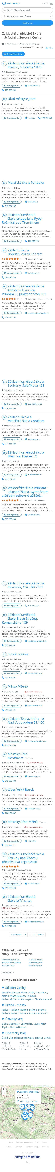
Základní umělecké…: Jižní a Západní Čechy (41, 1046)
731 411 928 (10, 443)
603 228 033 (10, 519)
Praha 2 (15, 1009)
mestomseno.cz (35, 705)
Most (43, 1023)
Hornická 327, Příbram (36, 501)
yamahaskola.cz (35, 673)
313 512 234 (33, 605)
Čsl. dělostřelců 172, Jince (13, 104)
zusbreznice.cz (34, 474)
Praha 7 (15, 1013)
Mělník (5, 995)
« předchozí (16, 934)
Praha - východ (9, 999)
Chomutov (14, 1023)
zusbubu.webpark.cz (37, 641)
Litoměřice (26, 1023)
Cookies (45, 1146)
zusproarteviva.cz (36, 921)
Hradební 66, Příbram (12, 188)
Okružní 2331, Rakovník (12, 592)
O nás (8, 1146)
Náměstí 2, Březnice (11, 461)
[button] (28, 1107)
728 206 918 (33, 241)
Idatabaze (13, 3)
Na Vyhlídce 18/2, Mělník (13, 659)
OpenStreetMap (45, 1086)
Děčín (5, 1023)
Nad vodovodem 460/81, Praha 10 (17, 727)
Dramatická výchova (11, 959)
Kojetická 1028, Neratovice (14, 763)
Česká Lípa (7, 1037)
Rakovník (47, 999)
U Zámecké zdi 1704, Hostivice (15, 72)
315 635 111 (10, 845)
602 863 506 (10, 677)
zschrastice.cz (34, 439)
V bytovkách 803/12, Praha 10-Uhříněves (19, 905)
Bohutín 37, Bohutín (35, 259)
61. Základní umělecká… (28, 1092)
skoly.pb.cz (33, 201)
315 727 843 (10, 888)
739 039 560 (10, 277)
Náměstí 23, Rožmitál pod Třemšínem (18, 227)
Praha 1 (6, 1009)
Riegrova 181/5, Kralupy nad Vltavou (17, 870)
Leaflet (34, 1086)
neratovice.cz (34, 776)
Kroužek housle (35, 962)
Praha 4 (33, 1009)
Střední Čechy (15, 988)
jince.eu (31, 118)
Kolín (31, 992)
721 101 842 (10, 479)
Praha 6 (6, 1013)
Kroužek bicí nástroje (11, 962)
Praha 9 (33, 1013)
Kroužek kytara (35, 965)
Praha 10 (42, 1013)
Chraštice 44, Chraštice (12, 426)
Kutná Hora (41, 992)
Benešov (6, 992)
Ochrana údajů (32, 1146)
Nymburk (31, 995)
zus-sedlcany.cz (35, 404)
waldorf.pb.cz (34, 514)
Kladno (24, 992)
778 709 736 (47, 118)
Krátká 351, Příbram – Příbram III (40, 299)
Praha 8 (24, 1013)
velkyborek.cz (34, 808)
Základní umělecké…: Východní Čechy (9, 1046)
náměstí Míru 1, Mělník (12, 827)
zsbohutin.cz (33, 273)
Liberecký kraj (15, 1033)
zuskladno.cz (34, 85)
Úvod (10, 1142)
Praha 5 (42, 1009)
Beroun (16, 992)
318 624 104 (10, 317)
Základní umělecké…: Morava (25, 1046)
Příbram (37, 999)
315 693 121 (10, 710)
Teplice (5, 1027)
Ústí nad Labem (18, 1027)
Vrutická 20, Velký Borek (13, 795)
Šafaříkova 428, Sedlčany (13, 390)
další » (41, 934)
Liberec (39, 1037)
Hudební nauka (35, 959)
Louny (36, 1023)
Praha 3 (24, 1009)
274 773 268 (10, 745)
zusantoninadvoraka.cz (38, 313)
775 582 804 (10, 90)
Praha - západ (25, 999)
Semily (47, 1037)
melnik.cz (32, 841)
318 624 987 (10, 206)
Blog (28, 1162)
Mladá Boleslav (17, 995)
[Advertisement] (27, 150)
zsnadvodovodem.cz (37, 741)
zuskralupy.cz (34, 883)
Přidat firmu (41, 1142)
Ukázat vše (6, 972)
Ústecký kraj (14, 1019)
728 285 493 (10, 408)
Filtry (51, 48)
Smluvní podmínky (24, 1142)
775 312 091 (10, 645)
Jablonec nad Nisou (24, 1037)
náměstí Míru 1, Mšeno (12, 692)
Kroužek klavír (8, 965)
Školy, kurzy (12, 44)
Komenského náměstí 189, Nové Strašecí (19, 627)
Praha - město (15, 1005)
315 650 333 (10, 780)
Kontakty (18, 1146)
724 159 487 (10, 813)
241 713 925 (10, 926)
